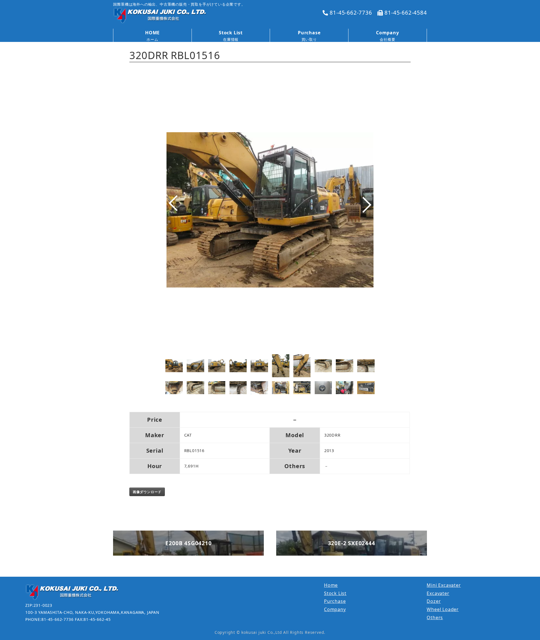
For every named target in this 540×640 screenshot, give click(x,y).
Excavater (438, 593)
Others (435, 617)
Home (331, 585)
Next (368, 209)
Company (335, 609)
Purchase (335, 601)
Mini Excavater (444, 585)
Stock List (335, 593)
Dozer (434, 601)
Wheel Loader (443, 609)
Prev (172, 209)
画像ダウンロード (147, 491)
